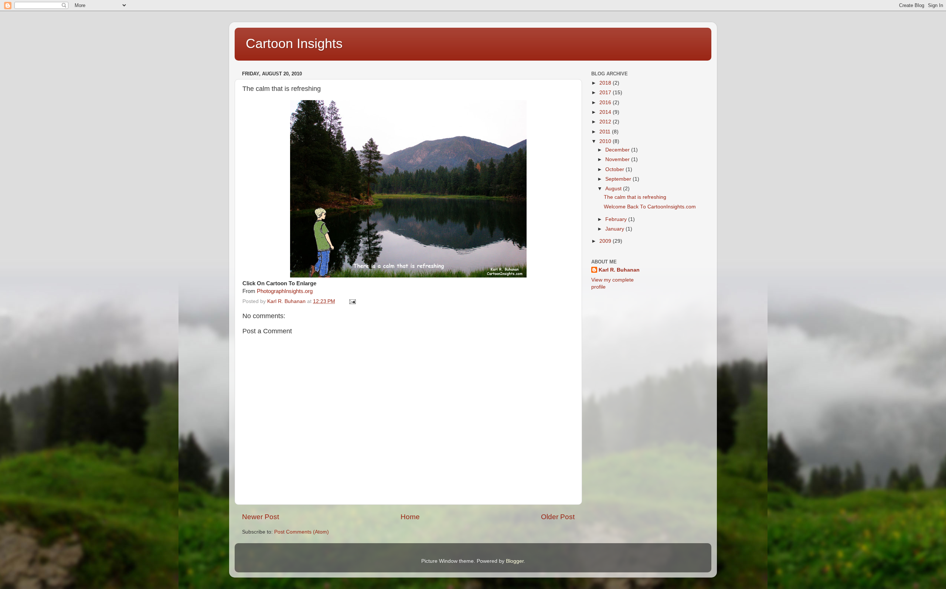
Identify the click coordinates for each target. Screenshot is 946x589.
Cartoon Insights (294, 43)
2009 (606, 241)
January (615, 229)
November (618, 159)
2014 (606, 112)
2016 (606, 102)
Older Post (558, 517)
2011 (605, 132)
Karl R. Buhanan (619, 270)
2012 (606, 122)
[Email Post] (352, 301)
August (614, 188)
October (615, 169)
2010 (606, 141)
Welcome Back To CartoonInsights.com (650, 207)
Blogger (515, 561)
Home (410, 517)
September (619, 179)
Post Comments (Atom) (301, 532)
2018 (606, 83)
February (616, 219)
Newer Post (260, 517)
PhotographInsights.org (285, 291)
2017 (606, 92)
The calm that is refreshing (635, 197)
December (618, 150)
